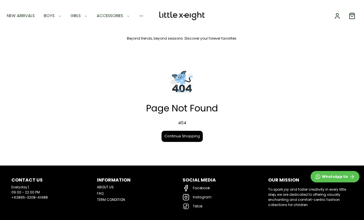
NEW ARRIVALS (21, 16)
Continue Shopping (182, 136)
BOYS (49, 16)
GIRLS (76, 16)
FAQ (100, 193)
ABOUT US (105, 187)
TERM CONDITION (111, 199)
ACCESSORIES (110, 16)
